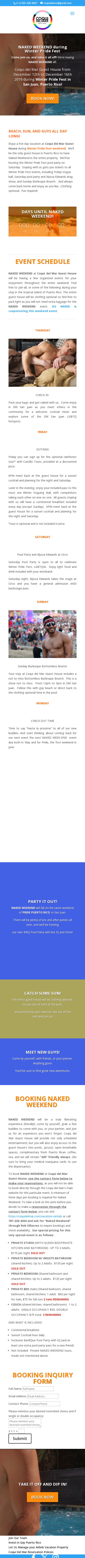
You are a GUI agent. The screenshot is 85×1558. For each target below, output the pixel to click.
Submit (20, 1438)
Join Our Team (17, 1538)
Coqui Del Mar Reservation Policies (31, 1552)
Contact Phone (18, 1404)
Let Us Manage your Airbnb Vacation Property (38, 1547)
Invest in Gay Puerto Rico (24, 1542)
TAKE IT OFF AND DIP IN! (42, 1484)
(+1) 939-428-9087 (26, 3)
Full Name (15, 1389)
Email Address (17, 1396)
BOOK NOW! (42, 98)
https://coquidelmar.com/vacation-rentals (35, 1216)
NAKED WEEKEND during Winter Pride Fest (42, 49)
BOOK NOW (42, 1497)
